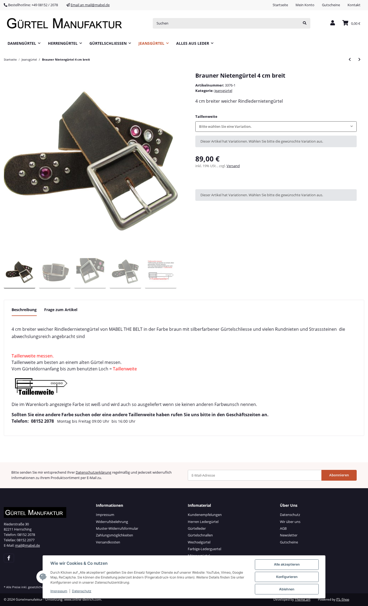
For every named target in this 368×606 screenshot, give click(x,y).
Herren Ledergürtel (203, 521)
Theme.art (302, 599)
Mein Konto (305, 4)
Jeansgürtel (223, 90)
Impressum (105, 514)
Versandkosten (108, 542)
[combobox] (276, 126)
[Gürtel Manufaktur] (66, 23)
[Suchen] (304, 23)
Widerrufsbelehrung (112, 521)
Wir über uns (290, 521)
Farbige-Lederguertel (204, 548)
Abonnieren (339, 475)
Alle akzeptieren (287, 564)
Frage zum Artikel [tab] (60, 309)
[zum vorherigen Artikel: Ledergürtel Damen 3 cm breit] (350, 59)
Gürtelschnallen (200, 535)
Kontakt (354, 4)
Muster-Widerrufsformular (117, 528)
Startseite (280, 4)
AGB (283, 528)
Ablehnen (286, 589)
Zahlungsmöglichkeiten (114, 535)
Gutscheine (331, 4)
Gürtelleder (197, 528)
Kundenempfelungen (205, 514)
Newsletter (288, 535)
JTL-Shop (342, 599)
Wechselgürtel (199, 542)
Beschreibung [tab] (24, 309)
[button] (333, 23)
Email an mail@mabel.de (90, 4)
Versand (233, 165)
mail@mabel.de (27, 545)
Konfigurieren (286, 577)
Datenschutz (290, 514)
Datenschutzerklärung (93, 472)
